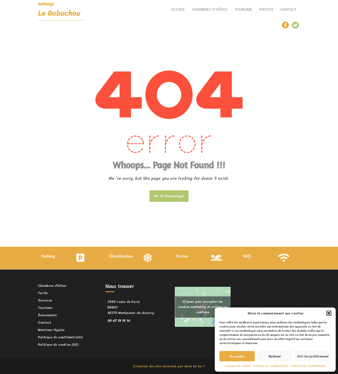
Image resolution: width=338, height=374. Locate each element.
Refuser (275, 356)
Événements (47, 315)
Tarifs (43, 293)
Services (45, 300)
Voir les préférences (313, 356)
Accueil (178, 9)
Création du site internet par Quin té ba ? (169, 366)
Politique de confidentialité (270, 365)
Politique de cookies (238, 365)
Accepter (237, 356)
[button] (329, 313)
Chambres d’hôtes (209, 9)
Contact (288, 9)
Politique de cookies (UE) (58, 345)
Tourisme (243, 9)
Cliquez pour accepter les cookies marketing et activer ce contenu (202, 307)
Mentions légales (51, 330)
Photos (266, 9)
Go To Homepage (169, 196)
